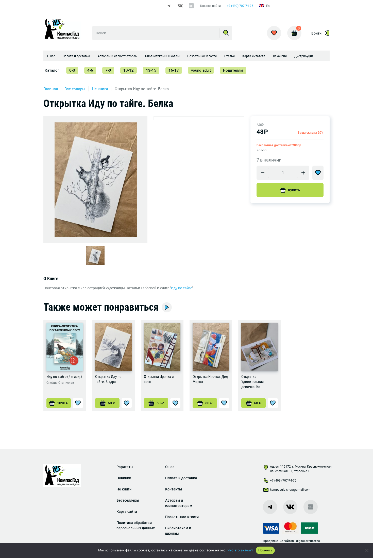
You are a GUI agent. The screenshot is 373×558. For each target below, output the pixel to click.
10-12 (128, 70)
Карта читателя (253, 56)
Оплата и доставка (76, 56)
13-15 (151, 70)
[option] (95, 179)
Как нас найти (210, 6)
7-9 (108, 70)
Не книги (100, 89)
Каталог (52, 70)
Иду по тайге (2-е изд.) (64, 376)
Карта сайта (126, 511)
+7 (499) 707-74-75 (240, 6)
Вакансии (280, 56)
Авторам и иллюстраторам (118, 56)
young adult (201, 70)
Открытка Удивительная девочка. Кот (252, 381)
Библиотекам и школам (162, 56)
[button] (58, 403)
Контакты (173, 489)
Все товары (74, 89)
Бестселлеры (127, 500)
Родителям (233, 70)
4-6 (90, 70)
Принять (265, 550)
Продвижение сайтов (278, 541)
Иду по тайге (181, 288)
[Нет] (366, 550)
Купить (294, 190)
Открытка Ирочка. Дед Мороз (210, 379)
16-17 (173, 70)
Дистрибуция (304, 56)
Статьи (229, 56)
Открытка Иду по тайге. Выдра (108, 379)
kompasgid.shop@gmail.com (290, 489)
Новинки (123, 478)
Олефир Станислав (60, 383)
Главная (50, 89)
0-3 (72, 70)
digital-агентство (308, 541)
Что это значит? (240, 550)
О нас (51, 56)
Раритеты (124, 467)
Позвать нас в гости (202, 56)
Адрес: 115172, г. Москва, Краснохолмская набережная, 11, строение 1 (301, 469)
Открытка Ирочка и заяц (159, 379)
